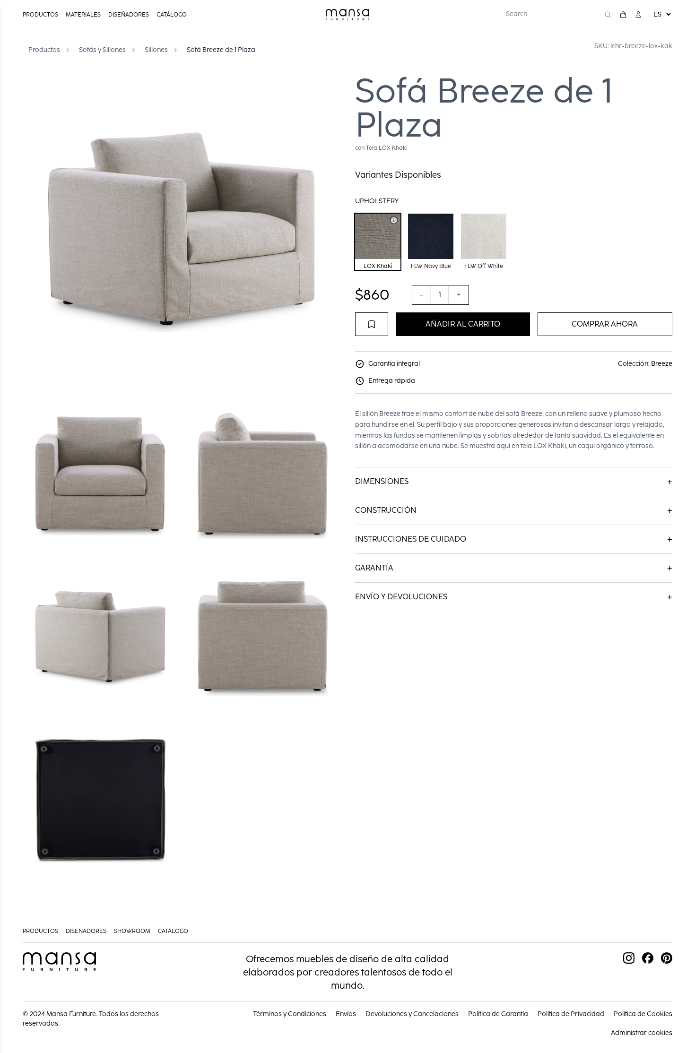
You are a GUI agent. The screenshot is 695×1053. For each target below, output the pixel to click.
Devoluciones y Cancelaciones (412, 1014)
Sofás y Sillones (102, 50)
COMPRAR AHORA (605, 323)
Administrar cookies (641, 1033)
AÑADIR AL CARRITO (463, 323)
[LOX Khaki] (394, 220)
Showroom (132, 931)
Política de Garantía (498, 1014)
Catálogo (171, 14)
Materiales (83, 14)
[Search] (608, 14)
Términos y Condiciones (289, 1014)
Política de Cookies (643, 1014)
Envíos (346, 1014)
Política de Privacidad (571, 1014)
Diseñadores (128, 14)
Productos (40, 14)
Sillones (156, 50)
